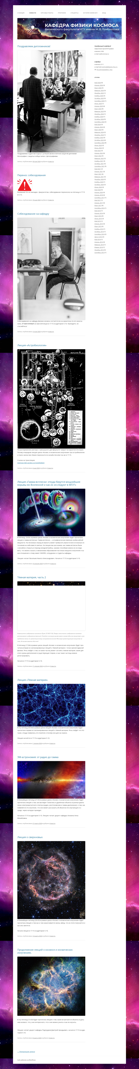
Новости (32, 13)
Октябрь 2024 (99, 119)
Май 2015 (97, 221)
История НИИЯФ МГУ (90, 13)
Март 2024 (97, 130)
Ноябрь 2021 (98, 161)
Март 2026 (97, 88)
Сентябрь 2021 (99, 166)
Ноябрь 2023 (98, 138)
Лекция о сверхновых (30, 837)
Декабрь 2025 (99, 93)
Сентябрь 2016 (99, 208)
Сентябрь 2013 (99, 253)
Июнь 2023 (98, 145)
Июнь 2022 (98, 148)
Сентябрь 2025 (99, 101)
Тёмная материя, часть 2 (31, 577)
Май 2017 (97, 200)
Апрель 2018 (98, 195)
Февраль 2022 (99, 158)
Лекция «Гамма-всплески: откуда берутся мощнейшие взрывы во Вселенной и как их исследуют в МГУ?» (48, 483)
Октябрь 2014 (99, 232)
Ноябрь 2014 (98, 229)
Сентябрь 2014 (99, 234)
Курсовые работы (47, 13)
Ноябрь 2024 (98, 117)
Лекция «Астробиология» (31, 345)
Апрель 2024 (98, 127)
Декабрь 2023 (99, 135)
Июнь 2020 (98, 187)
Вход (104, 13)
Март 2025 (97, 109)
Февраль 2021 (99, 177)
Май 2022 (97, 151)
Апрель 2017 (98, 203)
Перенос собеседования (31, 175)
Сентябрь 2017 (99, 198)
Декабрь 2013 (99, 250)
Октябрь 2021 (99, 164)
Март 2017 (97, 205)
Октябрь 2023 (99, 140)
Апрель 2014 (98, 242)
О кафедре (21, 13)
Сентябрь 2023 (99, 143)
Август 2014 (98, 237)
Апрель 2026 (98, 85)
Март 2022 (97, 156)
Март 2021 (97, 174)
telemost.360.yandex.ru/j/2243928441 (31, 463)
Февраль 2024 (99, 132)
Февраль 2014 (99, 245)
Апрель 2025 (98, 106)
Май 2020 (97, 190)
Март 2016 (97, 216)
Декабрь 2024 (99, 114)
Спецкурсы (74, 13)
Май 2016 (97, 211)
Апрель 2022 (98, 153)
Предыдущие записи (26, 1052)
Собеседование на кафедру (33, 213)
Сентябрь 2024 (99, 122)
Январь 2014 (98, 247)
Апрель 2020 (98, 192)
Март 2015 (97, 226)
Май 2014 (97, 239)
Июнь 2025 (98, 104)
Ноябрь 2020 (98, 182)
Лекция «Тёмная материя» (32, 679)
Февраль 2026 (99, 90)
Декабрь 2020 (99, 179)
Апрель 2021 (98, 171)
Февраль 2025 (99, 111)
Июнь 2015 (98, 219)
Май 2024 (97, 124)
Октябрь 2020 (99, 185)
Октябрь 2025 (99, 98)
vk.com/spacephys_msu (104, 70)
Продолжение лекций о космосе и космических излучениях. (45, 951)
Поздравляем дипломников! (33, 46)
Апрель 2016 (98, 213)
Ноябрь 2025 (98, 96)
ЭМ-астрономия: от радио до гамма (37, 757)
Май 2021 (97, 169)
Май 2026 (97, 83)
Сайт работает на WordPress (26, 1060)
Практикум (62, 13)
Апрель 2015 (98, 224)
